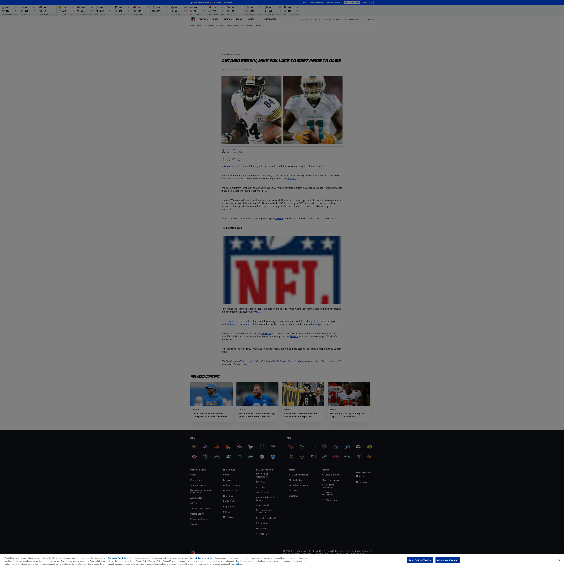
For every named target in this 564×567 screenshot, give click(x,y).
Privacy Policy (202, 558)
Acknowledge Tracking (447, 560)
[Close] (559, 560)
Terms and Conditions (118, 558)
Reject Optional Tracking (420, 560)
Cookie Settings (236, 564)
